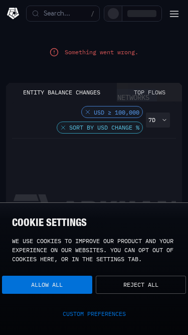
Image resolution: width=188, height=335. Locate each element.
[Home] (13, 14)
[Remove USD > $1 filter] (87, 121)
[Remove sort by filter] (63, 136)
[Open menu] (174, 14)
